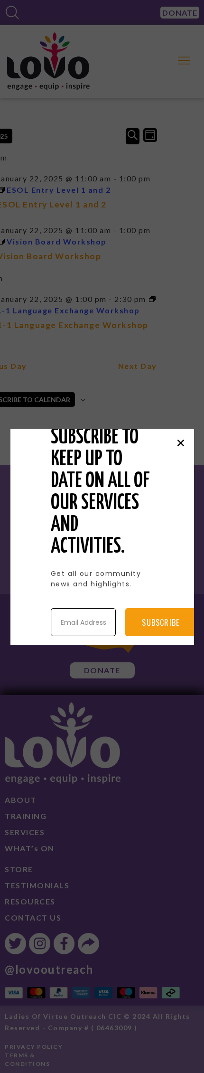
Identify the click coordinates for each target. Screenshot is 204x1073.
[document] (102, 536)
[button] (180, 443)
